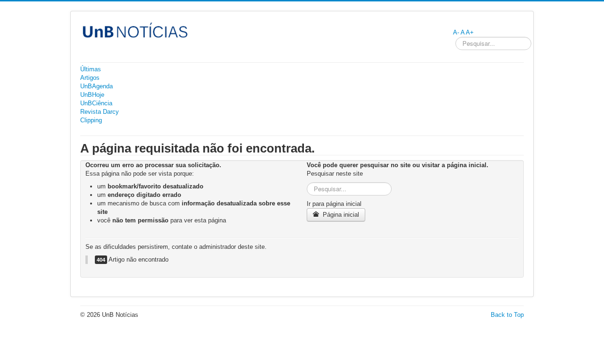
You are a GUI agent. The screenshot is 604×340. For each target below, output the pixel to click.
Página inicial (340, 214)
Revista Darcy (99, 111)
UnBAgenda (96, 86)
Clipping (91, 120)
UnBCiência (96, 103)
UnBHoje (92, 94)
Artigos (90, 77)
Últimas (90, 69)
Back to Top (507, 314)
